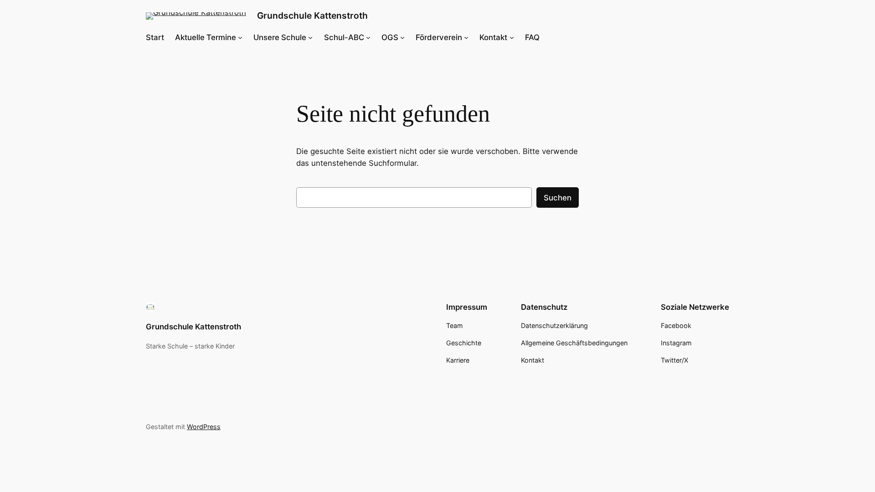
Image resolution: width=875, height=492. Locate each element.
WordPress (204, 426)
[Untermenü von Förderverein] (466, 37)
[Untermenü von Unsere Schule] (310, 37)
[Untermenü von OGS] (402, 37)
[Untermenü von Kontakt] (512, 37)
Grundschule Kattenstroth (312, 15)
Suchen (557, 197)
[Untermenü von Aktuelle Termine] (240, 37)
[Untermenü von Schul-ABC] (368, 37)
